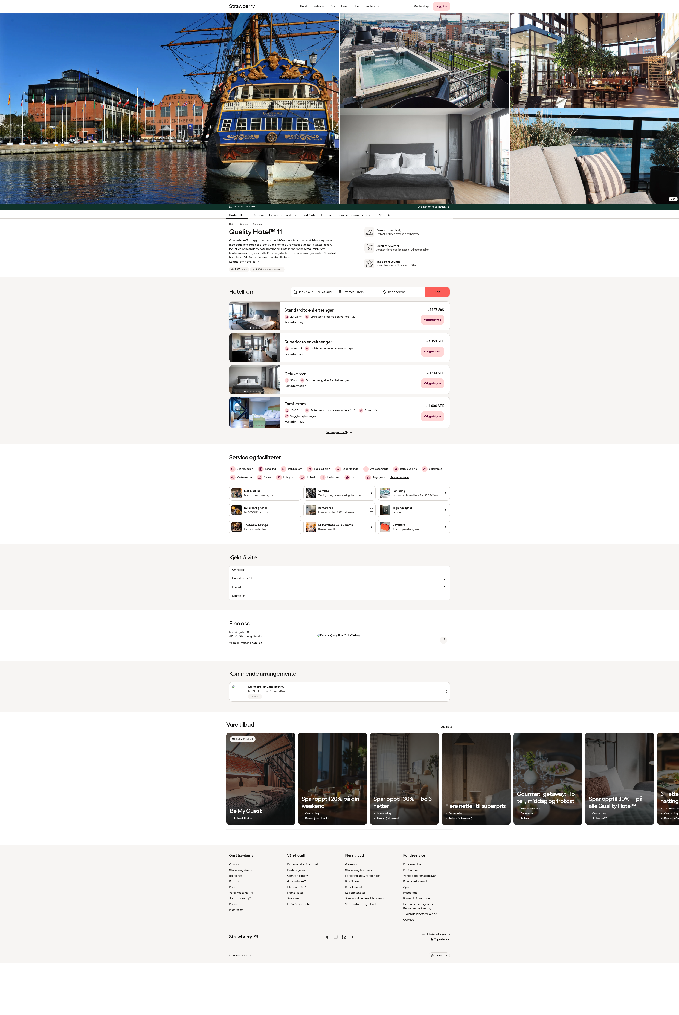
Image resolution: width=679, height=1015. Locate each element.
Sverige (244, 224)
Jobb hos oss (238, 898)
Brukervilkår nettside (416, 898)
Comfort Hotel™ (297, 876)
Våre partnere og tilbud (360, 904)
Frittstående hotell (299, 904)
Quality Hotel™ (297, 881)
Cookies (408, 920)
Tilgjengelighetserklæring (420, 914)
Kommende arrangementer (355, 215)
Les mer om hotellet (242, 262)
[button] (254, 316)
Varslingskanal (238, 893)
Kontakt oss (411, 870)
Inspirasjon (236, 910)
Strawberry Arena (240, 870)
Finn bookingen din (416, 881)
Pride (232, 887)
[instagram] (335, 937)
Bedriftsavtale (354, 887)
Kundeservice (412, 864)
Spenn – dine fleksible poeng (364, 898)
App (406, 887)
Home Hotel (295, 893)
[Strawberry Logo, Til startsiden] (242, 6)
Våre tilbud (386, 215)
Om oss (234, 864)
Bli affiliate (352, 881)
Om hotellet (237, 215)
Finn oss (326, 215)
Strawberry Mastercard (360, 870)
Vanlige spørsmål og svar (419, 876)
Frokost (234, 881)
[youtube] (352, 937)
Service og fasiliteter (282, 215)
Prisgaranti (410, 893)
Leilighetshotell (355, 893)
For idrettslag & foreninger (362, 876)
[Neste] (275, 315)
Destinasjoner (296, 870)
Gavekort (351, 864)
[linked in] (344, 937)
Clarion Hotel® (296, 887)
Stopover (293, 898)
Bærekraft (235, 876)
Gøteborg (258, 224)
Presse (233, 904)
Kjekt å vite (309, 215)
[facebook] (327, 937)
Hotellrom (257, 215)
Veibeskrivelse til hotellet (245, 643)
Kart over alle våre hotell (302, 864)
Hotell (232, 224)
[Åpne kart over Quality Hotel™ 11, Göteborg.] (443, 640)
